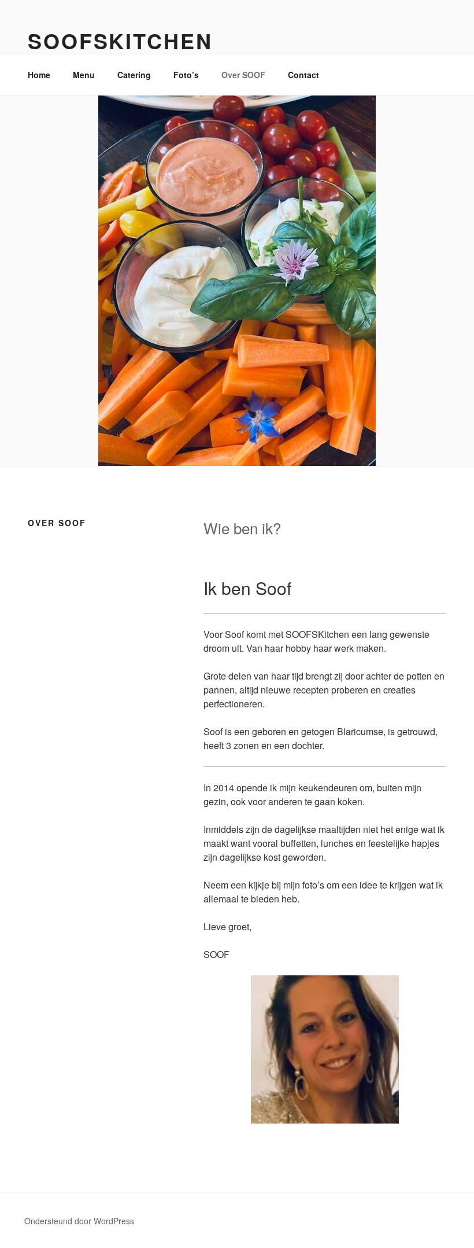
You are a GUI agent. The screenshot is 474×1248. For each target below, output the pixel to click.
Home (39, 74)
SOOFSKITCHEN (120, 40)
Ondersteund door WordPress (79, 1221)
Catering (134, 74)
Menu (84, 74)
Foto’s (186, 74)
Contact (303, 74)
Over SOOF (243, 74)
